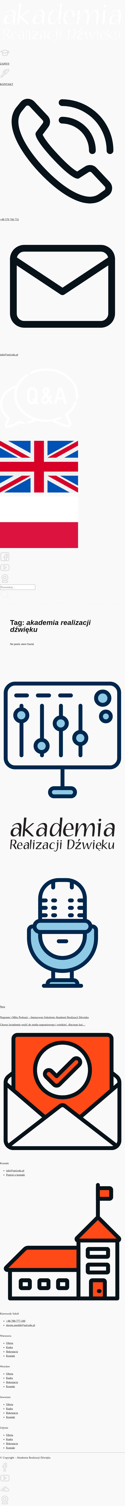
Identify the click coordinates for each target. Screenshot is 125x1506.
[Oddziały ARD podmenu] (51, 603)
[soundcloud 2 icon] (62, 1489)
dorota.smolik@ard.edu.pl (20, 1325)
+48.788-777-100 (15, 1320)
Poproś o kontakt (15, 1174)
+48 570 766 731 (9, 219)
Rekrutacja (12, 1351)
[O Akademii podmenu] (69, 603)
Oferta (9, 1343)
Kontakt (10, 1417)
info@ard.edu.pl (9, 354)
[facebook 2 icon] (62, 557)
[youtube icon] (62, 568)
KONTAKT (6, 84)
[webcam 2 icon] (62, 579)
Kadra (9, 1347)
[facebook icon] (62, 1467)
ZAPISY (5, 63)
